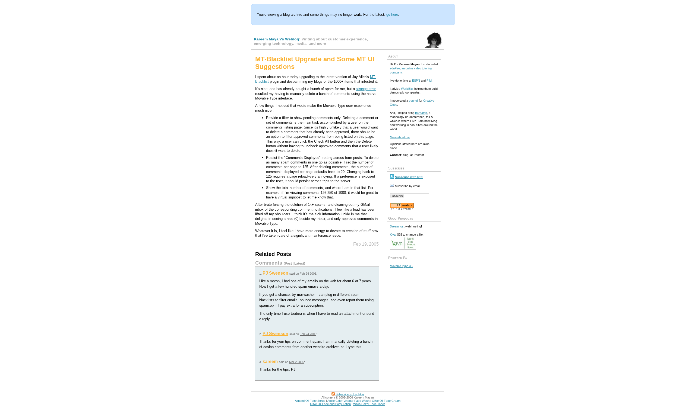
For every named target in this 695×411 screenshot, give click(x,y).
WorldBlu (407, 88)
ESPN (416, 80)
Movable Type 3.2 (401, 266)
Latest (299, 263)
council (413, 100)
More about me (400, 137)
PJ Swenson (275, 273)
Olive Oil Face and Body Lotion (330, 404)
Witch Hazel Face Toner (369, 404)
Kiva (393, 234)
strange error (366, 89)
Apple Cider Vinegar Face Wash (348, 400)
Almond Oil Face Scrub (310, 400)
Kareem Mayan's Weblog (276, 39)
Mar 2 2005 (296, 362)
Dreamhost (397, 226)
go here (392, 14)
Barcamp (421, 112)
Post (288, 263)
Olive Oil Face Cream (386, 400)
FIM (429, 80)
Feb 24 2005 (308, 273)
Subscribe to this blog (350, 394)
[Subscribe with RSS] (392, 177)
